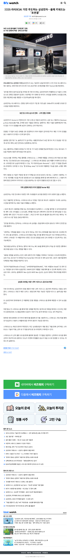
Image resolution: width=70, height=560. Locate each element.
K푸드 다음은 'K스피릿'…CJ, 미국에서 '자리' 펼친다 (22, 454)
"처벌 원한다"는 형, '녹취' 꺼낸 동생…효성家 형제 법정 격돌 (24, 502)
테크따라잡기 (7, 538)
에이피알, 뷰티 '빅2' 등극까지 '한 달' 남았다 (19, 447)
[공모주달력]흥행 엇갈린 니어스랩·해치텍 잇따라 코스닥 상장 (24, 464)
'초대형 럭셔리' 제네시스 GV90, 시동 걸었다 (19, 482)
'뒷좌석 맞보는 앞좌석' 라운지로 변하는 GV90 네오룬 (22, 457)
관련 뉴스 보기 (7, 352)
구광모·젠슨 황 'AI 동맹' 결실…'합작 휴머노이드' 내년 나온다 (32, 523)
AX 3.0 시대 (7, 516)
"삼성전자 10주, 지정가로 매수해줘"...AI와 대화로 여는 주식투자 (32, 519)
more (65, 513)
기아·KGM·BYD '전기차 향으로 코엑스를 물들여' (20, 506)
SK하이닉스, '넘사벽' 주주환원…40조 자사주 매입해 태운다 (24, 492)
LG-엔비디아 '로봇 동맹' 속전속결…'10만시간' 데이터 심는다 (31, 521)
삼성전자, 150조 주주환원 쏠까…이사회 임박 (19, 499)
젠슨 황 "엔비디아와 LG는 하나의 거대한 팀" (27, 534)
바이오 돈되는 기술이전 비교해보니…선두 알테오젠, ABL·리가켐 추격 (27, 433)
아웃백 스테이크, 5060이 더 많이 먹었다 (18, 443)
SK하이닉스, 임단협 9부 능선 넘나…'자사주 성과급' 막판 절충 (25, 485)
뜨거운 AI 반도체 (9, 527)
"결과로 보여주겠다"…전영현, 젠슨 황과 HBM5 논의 (29, 532)
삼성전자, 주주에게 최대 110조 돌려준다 (18, 495)
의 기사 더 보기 (11, 348)
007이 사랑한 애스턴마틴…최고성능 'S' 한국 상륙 (21, 488)
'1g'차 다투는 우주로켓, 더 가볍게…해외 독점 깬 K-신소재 (31, 540)
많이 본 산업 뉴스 (8, 470)
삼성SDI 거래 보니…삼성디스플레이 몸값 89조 (20, 450)
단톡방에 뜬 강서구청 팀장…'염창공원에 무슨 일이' (21, 461)
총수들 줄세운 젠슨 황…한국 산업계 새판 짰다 (27, 529)
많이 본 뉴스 (7, 429)
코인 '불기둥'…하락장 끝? (14, 436)
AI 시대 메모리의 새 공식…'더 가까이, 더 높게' (27, 542)
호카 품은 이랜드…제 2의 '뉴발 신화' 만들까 (19, 440)
